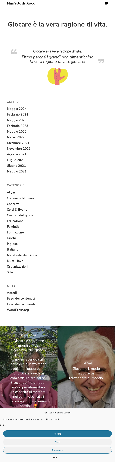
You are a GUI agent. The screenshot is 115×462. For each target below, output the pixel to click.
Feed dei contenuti (21, 298)
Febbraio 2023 (17, 126)
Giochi (11, 238)
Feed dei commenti (21, 304)
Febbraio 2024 (17, 114)
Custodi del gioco (20, 215)
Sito (10, 272)
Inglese (12, 244)
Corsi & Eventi (17, 210)
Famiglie (13, 227)
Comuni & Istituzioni (21, 198)
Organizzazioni (17, 266)
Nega (57, 442)
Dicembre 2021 (18, 143)
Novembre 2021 (19, 149)
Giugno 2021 (16, 166)
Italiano (12, 249)
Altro (11, 192)
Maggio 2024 (17, 109)
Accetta (57, 433)
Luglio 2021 (16, 160)
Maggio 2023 (17, 120)
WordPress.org (18, 310)
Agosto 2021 (17, 154)
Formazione (15, 232)
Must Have (15, 261)
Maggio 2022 (17, 131)
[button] (106, 3)
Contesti (13, 204)
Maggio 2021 (17, 171)
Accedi (12, 293)
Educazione (15, 221)
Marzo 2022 (16, 137)
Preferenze (57, 450)
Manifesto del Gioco (21, 3)
